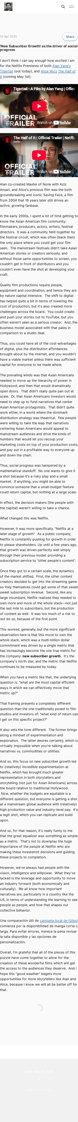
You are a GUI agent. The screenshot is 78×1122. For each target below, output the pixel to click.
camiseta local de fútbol (59, 920)
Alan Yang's (61, 66)
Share (70, 36)
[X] (39, 1079)
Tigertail (6, 71)
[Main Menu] (71, 7)
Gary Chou (33, 1071)
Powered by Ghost (39, 1090)
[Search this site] (63, 6)
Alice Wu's (49, 71)
